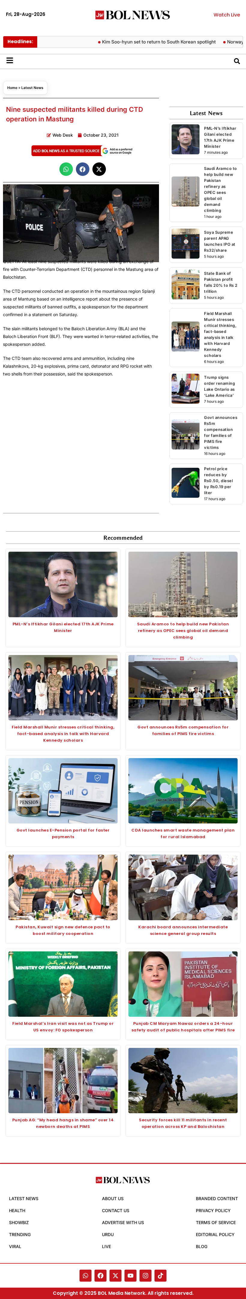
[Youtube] (130, 1276)
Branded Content (217, 1198)
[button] (66, 169)
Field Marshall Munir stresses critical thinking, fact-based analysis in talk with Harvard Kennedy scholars (63, 733)
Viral (15, 1246)
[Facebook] (100, 1276)
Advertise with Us (123, 1222)
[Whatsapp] (86, 1276)
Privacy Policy (213, 1210)
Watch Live (227, 14)
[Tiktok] (160, 1276)
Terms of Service (216, 1222)
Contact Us (115, 1210)
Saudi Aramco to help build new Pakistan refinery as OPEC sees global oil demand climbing (183, 630)
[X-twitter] (116, 1276)
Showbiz (19, 1222)
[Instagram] (146, 1276)
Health (17, 1210)
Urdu (108, 1234)
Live (106, 1246)
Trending (20, 1234)
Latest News (32, 87)
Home (12, 87)
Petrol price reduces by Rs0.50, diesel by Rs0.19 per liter (218, 480)
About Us (113, 1198)
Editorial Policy (215, 1234)
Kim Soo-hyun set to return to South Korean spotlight (142, 42)
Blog (201, 1246)
